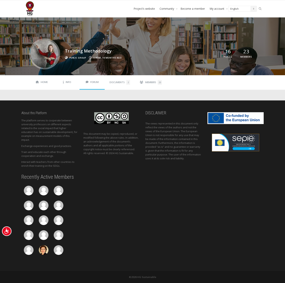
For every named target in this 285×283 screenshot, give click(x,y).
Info (68, 82)
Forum (94, 82)
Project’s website (144, 8)
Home (44, 82)
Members (153, 82)
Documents (119, 82)
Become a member (192, 8)
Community (167, 8)
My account (217, 8)
